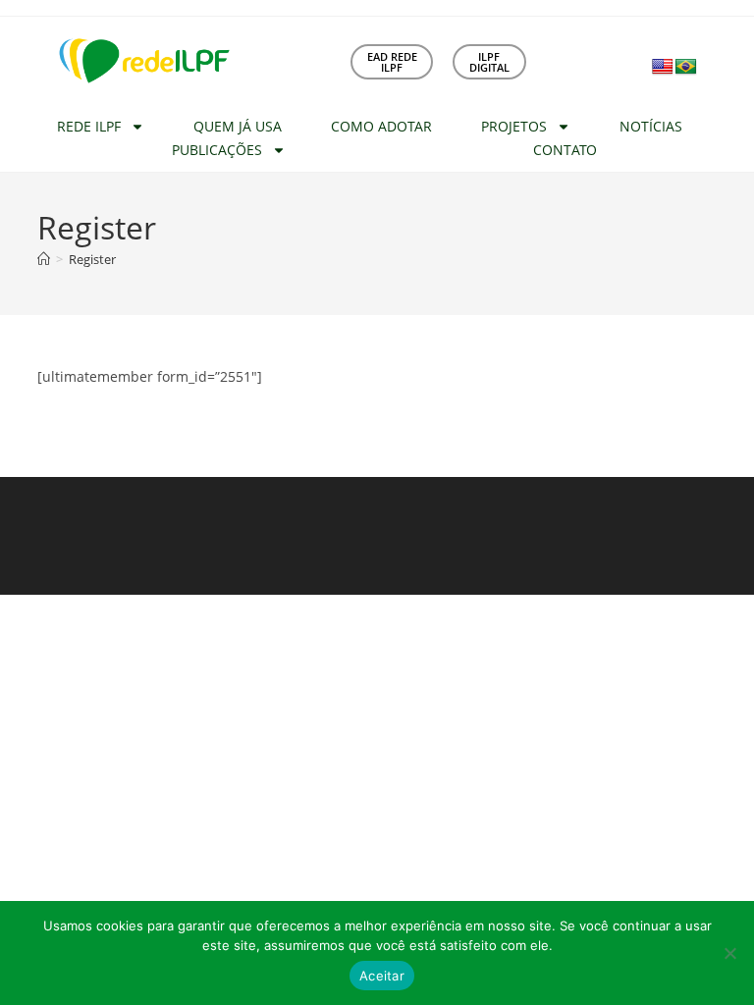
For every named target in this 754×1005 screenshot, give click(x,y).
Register (92, 259)
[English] (662, 67)
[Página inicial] (43, 259)
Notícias (650, 126)
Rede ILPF (89, 126)
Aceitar (381, 975)
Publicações (217, 149)
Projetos (514, 126)
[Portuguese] (686, 67)
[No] (729, 953)
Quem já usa (237, 126)
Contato (565, 149)
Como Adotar (381, 126)
